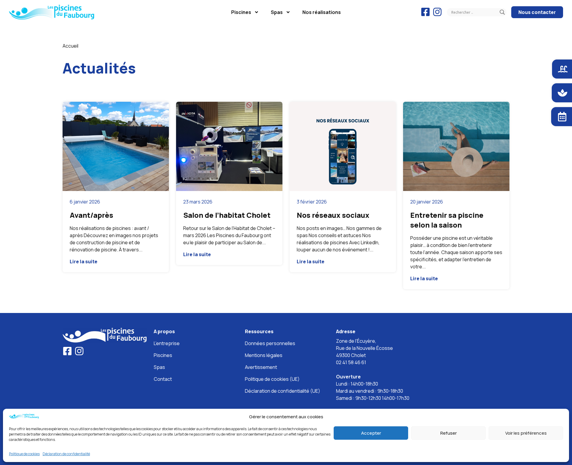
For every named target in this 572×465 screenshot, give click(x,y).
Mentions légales (263, 355)
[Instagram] (437, 12)
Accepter (371, 433)
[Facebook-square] (425, 12)
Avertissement (261, 367)
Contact (163, 379)
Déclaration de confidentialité (66, 453)
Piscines (241, 12)
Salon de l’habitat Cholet (227, 215)
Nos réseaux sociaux (333, 215)
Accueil (70, 46)
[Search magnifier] (502, 12)
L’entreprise (167, 343)
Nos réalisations (321, 12)
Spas (277, 12)
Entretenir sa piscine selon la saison (447, 220)
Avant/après (91, 215)
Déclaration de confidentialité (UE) (282, 391)
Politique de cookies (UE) (272, 379)
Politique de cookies (24, 453)
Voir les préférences (526, 433)
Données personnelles (270, 343)
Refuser (448, 433)
